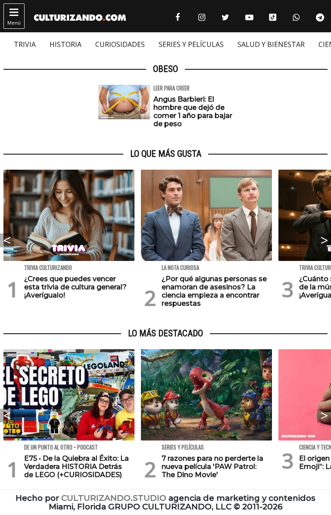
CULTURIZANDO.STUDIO (113, 498)
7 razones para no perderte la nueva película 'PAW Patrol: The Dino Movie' (212, 466)
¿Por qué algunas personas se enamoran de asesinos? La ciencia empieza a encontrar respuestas (214, 291)
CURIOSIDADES (120, 44)
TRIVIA (25, 44)
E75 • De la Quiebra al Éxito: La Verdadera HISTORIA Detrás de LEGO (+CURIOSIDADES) (76, 466)
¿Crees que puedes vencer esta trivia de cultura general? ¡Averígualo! (75, 287)
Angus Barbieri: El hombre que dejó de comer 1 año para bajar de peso (192, 111)
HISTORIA (65, 44)
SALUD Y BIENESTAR (271, 44)
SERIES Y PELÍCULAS (191, 44)
